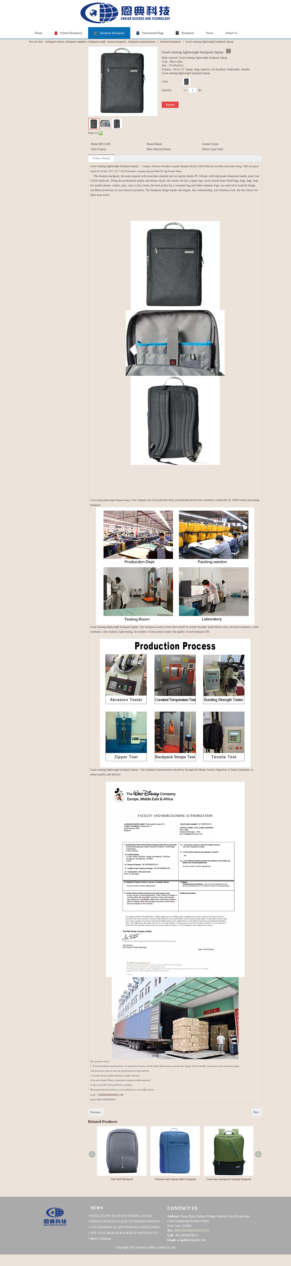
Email (171, 1240)
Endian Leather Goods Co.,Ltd (155, 1247)
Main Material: (155, 149)
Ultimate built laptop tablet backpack (175, 1179)
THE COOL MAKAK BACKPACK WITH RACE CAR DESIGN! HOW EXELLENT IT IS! (150, 1233)
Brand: (150, 144)
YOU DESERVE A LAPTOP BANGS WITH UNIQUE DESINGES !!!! (137, 1227)
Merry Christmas (100, 1238)
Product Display (101, 158)
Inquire (170, 104)
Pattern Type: (209, 149)
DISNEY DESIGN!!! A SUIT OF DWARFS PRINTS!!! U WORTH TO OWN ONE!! (145, 1221)
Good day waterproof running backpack (228, 1179)
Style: (94, 149)
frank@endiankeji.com (111, 1094)
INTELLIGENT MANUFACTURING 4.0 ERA (121, 1215)
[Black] (186, 82)
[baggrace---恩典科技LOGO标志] (123, 13)
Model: (95, 144)
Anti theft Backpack (122, 1179)
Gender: (206, 144)
